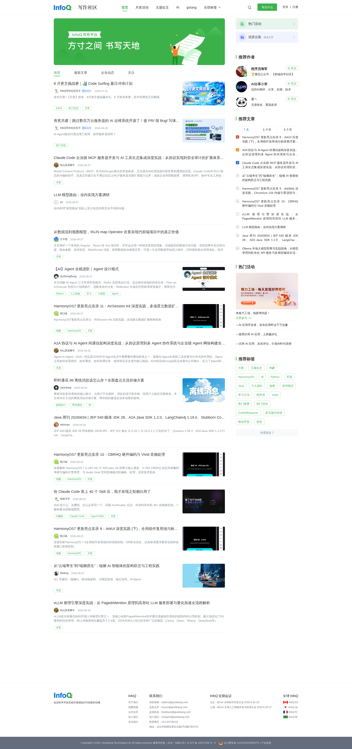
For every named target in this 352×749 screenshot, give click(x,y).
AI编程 (59, 516)
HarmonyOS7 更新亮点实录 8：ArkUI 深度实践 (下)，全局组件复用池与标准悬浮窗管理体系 (129, 529)
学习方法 (244, 394)
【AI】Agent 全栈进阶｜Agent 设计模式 (86, 269)
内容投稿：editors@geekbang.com (168, 702)
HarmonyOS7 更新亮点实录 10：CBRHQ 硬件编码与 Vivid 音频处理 (109, 454)
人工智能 (75, 293)
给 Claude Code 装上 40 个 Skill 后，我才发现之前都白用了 (102, 492)
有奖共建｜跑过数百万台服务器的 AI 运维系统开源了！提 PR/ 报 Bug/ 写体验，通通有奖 (126, 121)
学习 (89, 293)
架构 (272, 385)
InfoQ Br (293, 717)
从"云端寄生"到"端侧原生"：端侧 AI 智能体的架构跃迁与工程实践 (107, 566)
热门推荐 (244, 403)
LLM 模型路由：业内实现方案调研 (82, 195)
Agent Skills (97, 516)
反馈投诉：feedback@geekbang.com (170, 712)
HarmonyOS (74, 330)
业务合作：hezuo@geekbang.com (168, 707)
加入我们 (133, 717)
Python (60, 293)
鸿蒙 (58, 330)
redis (275, 394)
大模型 (101, 293)
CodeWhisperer (248, 412)
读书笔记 (288, 385)
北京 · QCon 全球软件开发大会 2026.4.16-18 (234, 702)
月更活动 (141, 7)
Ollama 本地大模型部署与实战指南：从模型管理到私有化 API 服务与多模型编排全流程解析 (270, 253)
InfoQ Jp (293, 707)
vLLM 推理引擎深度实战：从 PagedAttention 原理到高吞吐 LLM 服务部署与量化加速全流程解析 (132, 603)
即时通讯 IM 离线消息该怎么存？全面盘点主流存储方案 (99, 380)
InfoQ (59, 108)
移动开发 (244, 421)
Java (241, 385)
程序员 (260, 394)
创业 (259, 421)
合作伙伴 (133, 712)
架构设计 (61, 405)
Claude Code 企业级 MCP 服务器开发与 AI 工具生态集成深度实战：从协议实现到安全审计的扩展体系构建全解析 (146, 158)
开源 (289, 376)
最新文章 (80, 72)
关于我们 (133, 702)
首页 (125, 7)
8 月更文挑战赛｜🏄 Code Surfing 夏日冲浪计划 (93, 84)
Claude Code (77, 516)
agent (115, 293)
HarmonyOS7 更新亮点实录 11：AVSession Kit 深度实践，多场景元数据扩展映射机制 (124, 306)
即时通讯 (77, 405)
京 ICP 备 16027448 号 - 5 (201, 742)
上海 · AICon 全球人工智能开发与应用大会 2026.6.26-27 (241, 707)
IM (90, 405)
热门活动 (73, 108)
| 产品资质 (265, 742)
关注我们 (133, 721)
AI (177, 7)
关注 (131, 72)
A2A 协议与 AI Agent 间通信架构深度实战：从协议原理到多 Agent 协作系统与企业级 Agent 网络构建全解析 (141, 343)
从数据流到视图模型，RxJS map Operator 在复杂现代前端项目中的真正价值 (116, 232)
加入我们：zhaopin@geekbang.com (169, 717)
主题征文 (162, 7)
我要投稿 (133, 707)
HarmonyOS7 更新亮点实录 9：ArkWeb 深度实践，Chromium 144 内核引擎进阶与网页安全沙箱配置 (270, 193)
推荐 (57, 72)
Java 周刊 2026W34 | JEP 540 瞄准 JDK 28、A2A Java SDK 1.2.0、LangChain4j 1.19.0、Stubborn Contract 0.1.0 (147, 417)
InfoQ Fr (293, 712)
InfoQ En (293, 702)
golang (192, 7)
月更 (87, 108)
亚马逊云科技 (273, 412)
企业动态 (107, 72)
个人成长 (257, 385)
